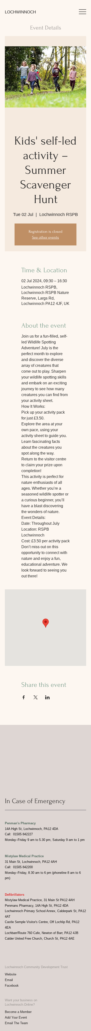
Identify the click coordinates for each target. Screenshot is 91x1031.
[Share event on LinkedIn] (47, 697)
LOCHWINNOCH (20, 12)
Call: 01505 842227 (19, 834)
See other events (45, 237)
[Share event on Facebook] (23, 697)
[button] (82, 11)
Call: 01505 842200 (19, 867)
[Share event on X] (35, 697)
